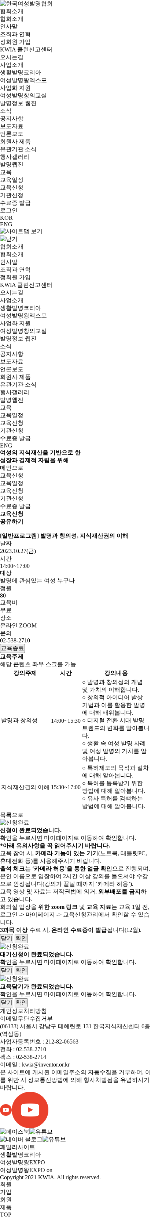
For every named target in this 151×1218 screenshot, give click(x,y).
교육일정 (11, 180)
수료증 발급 (15, 203)
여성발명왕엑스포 (23, 80)
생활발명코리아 (20, 72)
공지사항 (11, 118)
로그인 (9, 210)
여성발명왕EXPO (22, 1162)
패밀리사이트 (17, 1147)
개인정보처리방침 (23, 1011)
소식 (6, 111)
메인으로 (11, 468)
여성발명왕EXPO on (26, 1170)
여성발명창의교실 (23, 95)
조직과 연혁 (15, 34)
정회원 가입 (15, 42)
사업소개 (11, 65)
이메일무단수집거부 (26, 1018)
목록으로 (11, 815)
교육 (6, 172)
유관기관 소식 (18, 149)
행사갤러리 (14, 157)
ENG (6, 224)
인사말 (9, 26)
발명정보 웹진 (18, 103)
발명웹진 (11, 164)
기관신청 (11, 195)
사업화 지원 (15, 88)
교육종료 (12, 648)
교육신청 (11, 187)
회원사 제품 (15, 141)
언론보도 (11, 134)
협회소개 (11, 11)
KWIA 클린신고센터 (26, 49)
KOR (6, 218)
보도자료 (11, 126)
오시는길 (11, 57)
